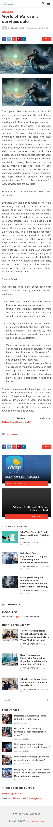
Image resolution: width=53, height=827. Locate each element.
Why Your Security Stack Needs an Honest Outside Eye (34, 535)
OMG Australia (19, 798)
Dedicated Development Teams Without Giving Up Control (30, 717)
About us (35, 814)
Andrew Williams (31, 591)
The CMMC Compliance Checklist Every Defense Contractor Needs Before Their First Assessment (34, 635)
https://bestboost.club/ (16, 422)
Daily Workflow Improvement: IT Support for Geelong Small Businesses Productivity (34, 558)
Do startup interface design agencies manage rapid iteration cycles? (30, 731)
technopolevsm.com (35, 821)
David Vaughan (30, 689)
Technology (7, 11)
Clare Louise (17, 28)
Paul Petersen (30, 542)
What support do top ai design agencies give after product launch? (32, 746)
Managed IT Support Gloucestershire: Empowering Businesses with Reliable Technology (34, 582)
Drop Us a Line (20, 814)
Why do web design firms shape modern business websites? (33, 682)
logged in (18, 617)
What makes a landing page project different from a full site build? (31, 758)
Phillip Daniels (30, 566)
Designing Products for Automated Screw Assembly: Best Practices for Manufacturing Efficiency (32, 772)
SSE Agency (35, 798)
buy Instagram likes (12, 793)
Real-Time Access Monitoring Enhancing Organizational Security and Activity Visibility (33, 660)
